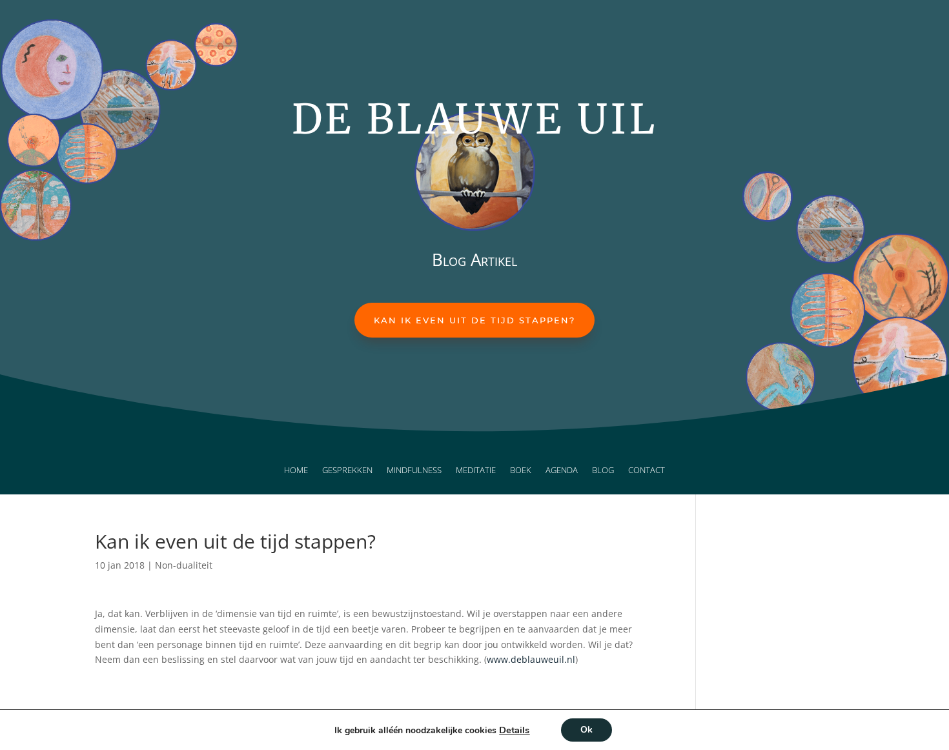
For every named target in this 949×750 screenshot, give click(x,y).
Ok (586, 730)
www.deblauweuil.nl (531, 659)
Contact (646, 470)
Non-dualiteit (183, 565)
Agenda (562, 470)
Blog (603, 470)
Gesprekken (347, 470)
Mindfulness (414, 470)
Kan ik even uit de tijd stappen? (474, 320)
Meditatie (476, 470)
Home (296, 470)
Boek (520, 470)
